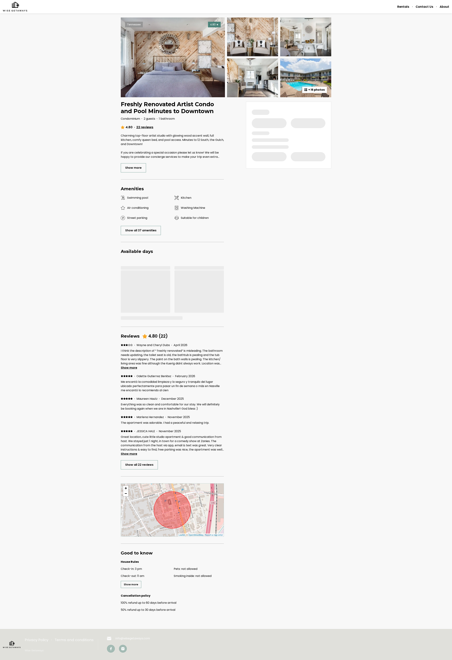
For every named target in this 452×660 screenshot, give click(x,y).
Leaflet (182, 534)
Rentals (403, 6)
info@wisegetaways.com (132, 638)
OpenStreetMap (196, 534)
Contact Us (424, 6)
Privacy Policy (36, 640)
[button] (125, 488)
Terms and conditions (74, 640)
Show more (129, 368)
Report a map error (214, 534)
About (444, 6)
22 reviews (144, 127)
